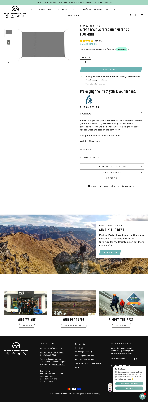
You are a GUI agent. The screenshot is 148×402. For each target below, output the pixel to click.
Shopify (97, 394)
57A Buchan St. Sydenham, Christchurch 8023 (51, 353)
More (114, 9)
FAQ (77, 367)
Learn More (110, 252)
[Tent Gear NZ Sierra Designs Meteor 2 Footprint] (90, 107)
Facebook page (57, 362)
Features (85, 149)
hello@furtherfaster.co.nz (51, 348)
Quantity (86, 57)
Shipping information (112, 166)
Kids (57, 9)
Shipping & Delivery (83, 352)
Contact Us (80, 344)
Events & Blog (74, 16)
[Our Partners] (74, 303)
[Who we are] (26, 303)
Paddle (75, 9)
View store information (95, 84)
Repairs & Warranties (84, 359)
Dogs (50, 9)
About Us (26, 325)
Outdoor (66, 9)
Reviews (111, 178)
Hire (107, 9)
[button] (87, 40)
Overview (85, 113)
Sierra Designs (90, 26)
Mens (33, 9)
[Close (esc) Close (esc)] (44, 44)
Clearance (98, 9)
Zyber (81, 394)
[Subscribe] (135, 358)
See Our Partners (74, 325)
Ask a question (112, 172)
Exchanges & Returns (84, 355)
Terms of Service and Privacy (88, 363)
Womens (42, 9)
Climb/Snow (86, 9)
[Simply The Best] (121, 303)
